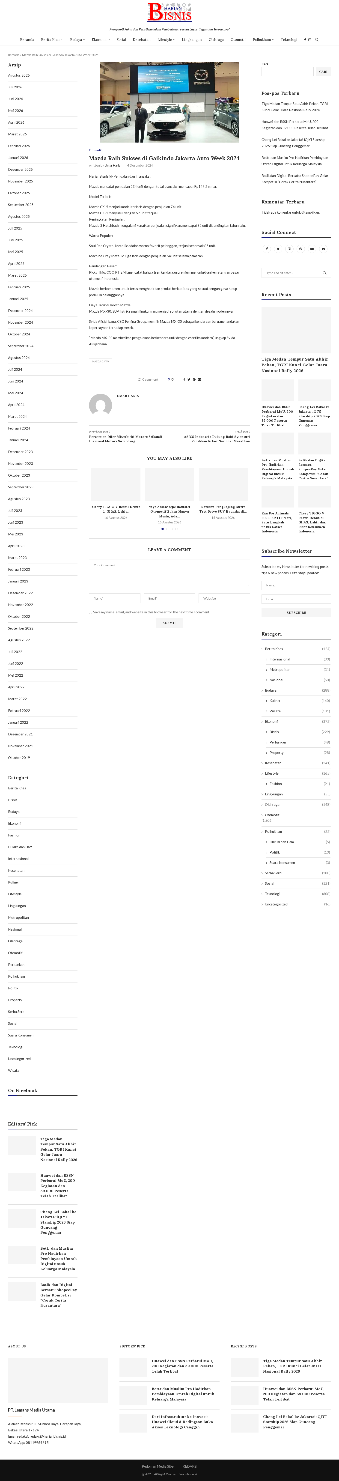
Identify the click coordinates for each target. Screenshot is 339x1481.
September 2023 (20, 487)
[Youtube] (312, 249)
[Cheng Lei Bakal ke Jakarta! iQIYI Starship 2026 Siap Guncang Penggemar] (314, 390)
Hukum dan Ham (300, 842)
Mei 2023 (15, 534)
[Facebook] (305, 39)
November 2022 (20, 605)
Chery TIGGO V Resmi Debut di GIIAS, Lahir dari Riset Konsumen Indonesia (312, 522)
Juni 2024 (15, 381)
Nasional (300, 680)
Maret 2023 (17, 557)
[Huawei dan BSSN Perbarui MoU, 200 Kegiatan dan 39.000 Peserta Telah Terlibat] (278, 390)
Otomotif (238, 39)
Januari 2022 (18, 722)
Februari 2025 (19, 287)
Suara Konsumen (300, 862)
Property (300, 752)
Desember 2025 (20, 169)
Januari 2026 (18, 157)
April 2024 (16, 405)
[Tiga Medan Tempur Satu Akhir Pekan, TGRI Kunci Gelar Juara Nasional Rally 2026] (296, 330)
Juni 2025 (15, 240)
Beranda (27, 39)
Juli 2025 (15, 228)
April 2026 (16, 122)
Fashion (300, 784)
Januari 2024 (18, 440)
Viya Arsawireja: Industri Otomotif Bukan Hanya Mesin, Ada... (169, 511)
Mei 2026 (15, 110)
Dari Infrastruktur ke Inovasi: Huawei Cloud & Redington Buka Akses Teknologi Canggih (182, 1421)
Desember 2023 (20, 452)
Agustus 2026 (19, 75)
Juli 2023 (15, 510)
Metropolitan (300, 669)
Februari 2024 (19, 428)
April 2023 (16, 546)
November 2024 (20, 322)
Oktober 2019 (19, 757)
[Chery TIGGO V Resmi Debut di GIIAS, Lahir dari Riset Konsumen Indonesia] (115, 484)
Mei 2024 (15, 393)
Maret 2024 (17, 416)
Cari (265, 64)
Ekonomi (99, 39)
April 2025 (16, 263)
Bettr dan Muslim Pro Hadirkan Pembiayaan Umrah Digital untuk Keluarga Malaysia (278, 469)
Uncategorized (297, 904)
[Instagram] (309, 39)
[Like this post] (175, 379)
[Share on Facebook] (184, 379)
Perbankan (300, 742)
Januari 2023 (18, 581)
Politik (300, 852)
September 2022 (20, 628)
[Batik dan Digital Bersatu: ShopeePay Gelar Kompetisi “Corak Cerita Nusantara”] (314, 443)
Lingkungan (192, 39)
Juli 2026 (15, 87)
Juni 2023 (15, 522)
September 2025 (20, 205)
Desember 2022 (20, 593)
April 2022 (16, 687)
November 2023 (20, 463)
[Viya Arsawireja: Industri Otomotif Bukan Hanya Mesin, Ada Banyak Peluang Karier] (169, 484)
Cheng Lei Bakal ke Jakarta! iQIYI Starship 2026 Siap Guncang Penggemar (314, 416)
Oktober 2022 (19, 616)
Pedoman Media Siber (158, 1466)
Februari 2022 (19, 710)
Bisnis (300, 732)
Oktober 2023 (19, 475)
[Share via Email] (199, 379)
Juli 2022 (15, 652)
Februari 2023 (19, 569)
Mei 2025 (15, 252)
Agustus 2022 (19, 640)
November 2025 (20, 181)
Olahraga (216, 39)
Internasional (300, 659)
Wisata (300, 711)
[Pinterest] (301, 249)
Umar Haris (112, 165)
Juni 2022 (15, 663)
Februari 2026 (19, 146)
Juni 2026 (15, 99)
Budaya (76, 39)
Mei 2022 (15, 675)
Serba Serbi (297, 873)
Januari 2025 (18, 299)
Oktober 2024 (19, 334)
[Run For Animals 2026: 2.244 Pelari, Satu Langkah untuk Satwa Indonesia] (278, 497)
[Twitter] (278, 249)
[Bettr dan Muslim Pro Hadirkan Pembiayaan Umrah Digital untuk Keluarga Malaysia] (278, 443)
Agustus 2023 (19, 499)
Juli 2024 (15, 369)
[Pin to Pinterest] (194, 379)
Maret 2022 (17, 699)
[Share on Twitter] (188, 379)
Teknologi (289, 39)
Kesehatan (142, 39)
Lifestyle (165, 39)
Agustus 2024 (19, 357)
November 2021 (20, 746)
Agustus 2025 (19, 216)
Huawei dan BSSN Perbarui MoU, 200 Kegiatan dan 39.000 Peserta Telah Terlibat (277, 416)
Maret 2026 (17, 134)
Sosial (121, 39)
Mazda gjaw (100, 361)
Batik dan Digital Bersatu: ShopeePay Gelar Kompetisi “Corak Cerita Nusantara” (313, 469)
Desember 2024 (20, 310)
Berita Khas (50, 39)
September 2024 (20, 346)
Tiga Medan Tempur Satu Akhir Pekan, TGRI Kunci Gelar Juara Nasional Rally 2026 (295, 364)
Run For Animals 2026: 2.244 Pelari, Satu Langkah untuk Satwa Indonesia (277, 522)
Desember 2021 (20, 734)
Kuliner (300, 701)
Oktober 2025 (19, 193)
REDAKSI (190, 1466)
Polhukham (262, 39)
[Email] (323, 249)
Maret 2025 (17, 275)
